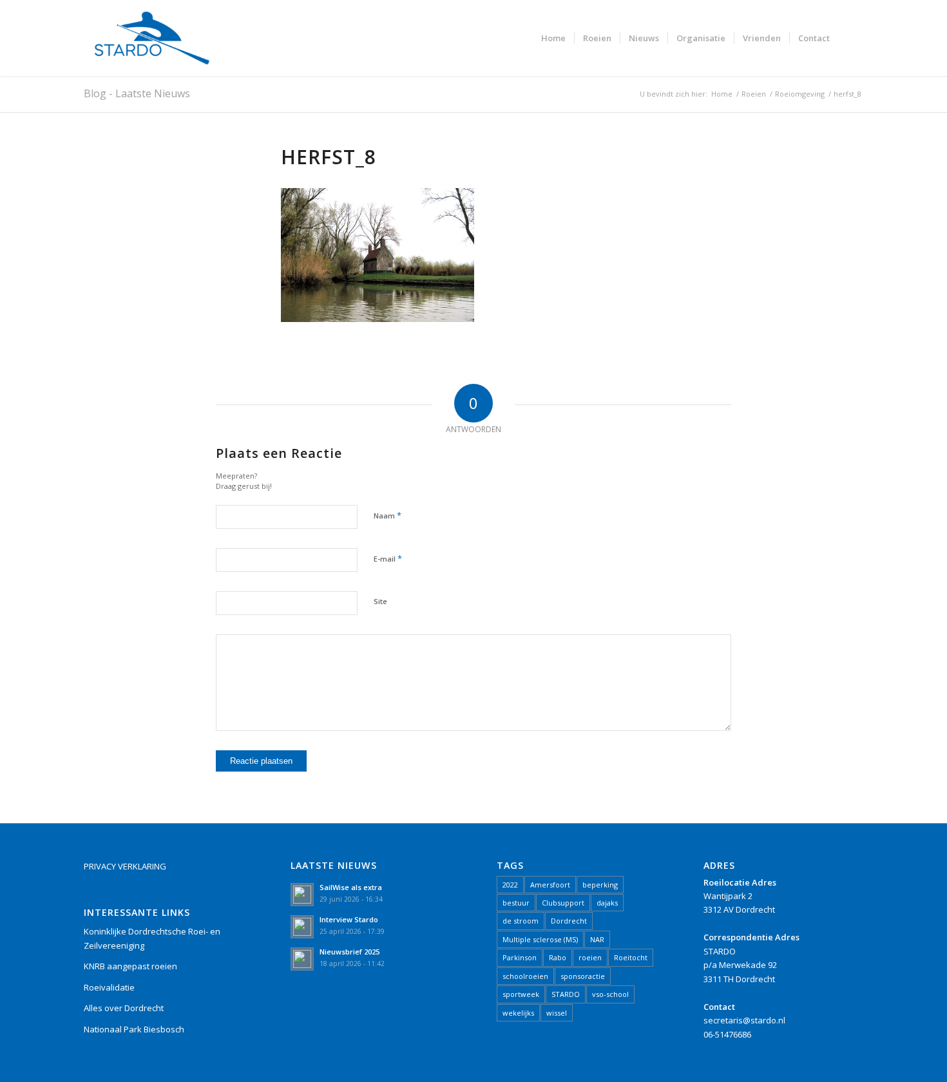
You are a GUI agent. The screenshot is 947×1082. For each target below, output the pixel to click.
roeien (590, 957)
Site (380, 601)
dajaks (607, 902)
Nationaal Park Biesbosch (134, 1029)
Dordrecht (569, 920)
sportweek (520, 994)
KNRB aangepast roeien (130, 966)
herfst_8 (328, 157)
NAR (597, 939)
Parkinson (519, 957)
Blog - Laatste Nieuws (137, 93)
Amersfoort (550, 884)
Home (721, 94)
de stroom (520, 920)
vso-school (610, 994)
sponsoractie (582, 976)
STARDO (565, 994)
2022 (510, 884)
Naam (387, 515)
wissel (556, 1013)
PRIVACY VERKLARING (125, 866)
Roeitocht (630, 957)
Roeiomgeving (800, 94)
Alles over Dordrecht (124, 1008)
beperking (600, 884)
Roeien (753, 94)
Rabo (557, 957)
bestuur (516, 902)
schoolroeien (525, 976)
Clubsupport (563, 902)
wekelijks (518, 1013)
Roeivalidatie (109, 987)
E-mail (388, 558)
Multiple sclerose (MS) (540, 939)
